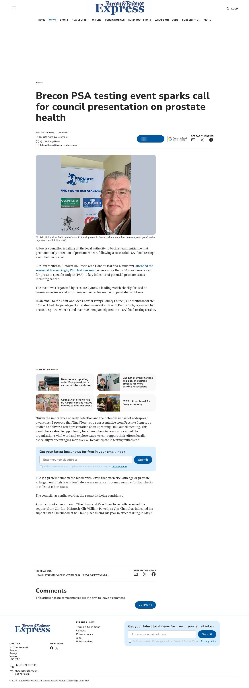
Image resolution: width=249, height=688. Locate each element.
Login (234, 8)
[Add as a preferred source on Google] (177, 139)
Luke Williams (46, 132)
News (39, 82)
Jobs (78, 638)
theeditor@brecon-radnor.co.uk (26, 672)
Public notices (84, 641)
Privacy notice (119, 466)
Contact (80, 630)
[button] (13, 7)
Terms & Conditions (88, 627)
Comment (145, 605)
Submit (143, 460)
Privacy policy (84, 634)
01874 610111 (28, 665)
